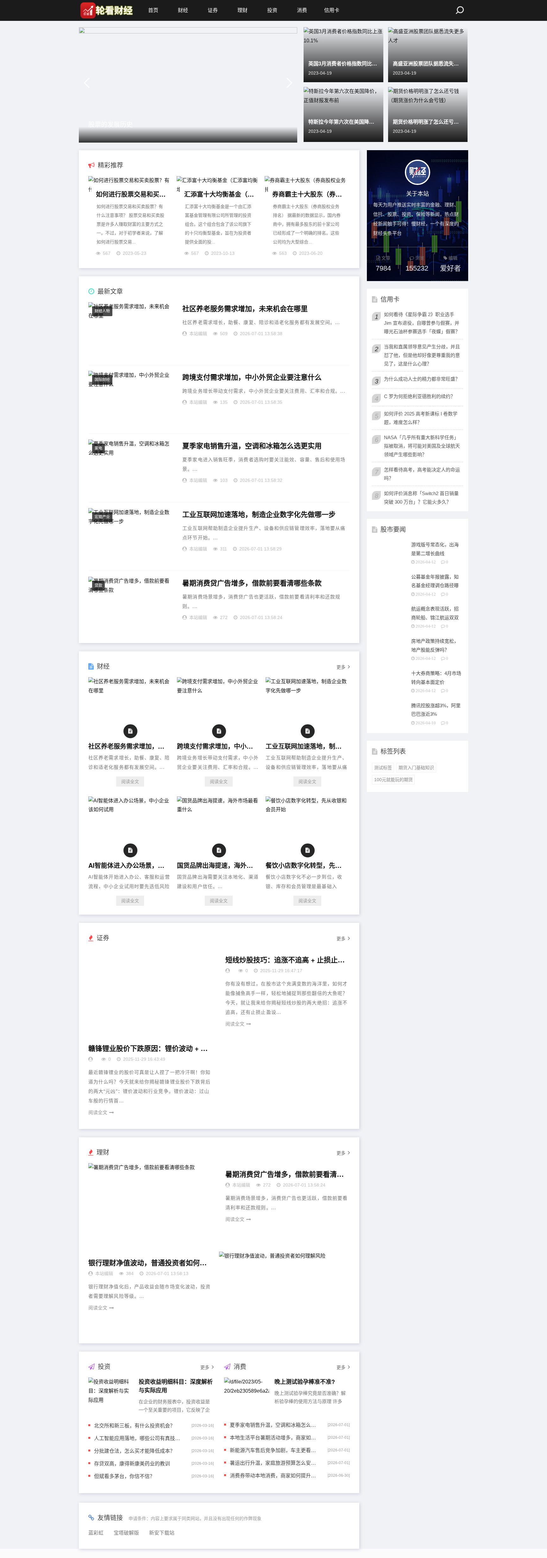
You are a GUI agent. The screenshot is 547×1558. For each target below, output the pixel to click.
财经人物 (102, 311)
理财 (242, 10)
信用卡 (331, 10)
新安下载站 (161, 1533)
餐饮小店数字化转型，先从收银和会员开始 (306, 865)
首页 (153, 10)
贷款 (98, 585)
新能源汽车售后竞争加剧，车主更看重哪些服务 (274, 1450)
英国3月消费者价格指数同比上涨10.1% (343, 63)
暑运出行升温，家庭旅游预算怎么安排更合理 (274, 1462)
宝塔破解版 (126, 1533)
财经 (183, 10)
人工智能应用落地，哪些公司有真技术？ (138, 1438)
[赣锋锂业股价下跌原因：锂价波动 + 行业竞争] (284, 1078)
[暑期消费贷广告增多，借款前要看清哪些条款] (153, 1204)
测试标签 (383, 767)
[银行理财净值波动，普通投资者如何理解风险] (284, 1293)
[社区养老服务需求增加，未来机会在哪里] (130, 690)
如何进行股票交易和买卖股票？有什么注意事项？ (131, 194)
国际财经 (102, 379)
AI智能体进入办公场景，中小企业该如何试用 (128, 865)
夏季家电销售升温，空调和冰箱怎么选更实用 (252, 446)
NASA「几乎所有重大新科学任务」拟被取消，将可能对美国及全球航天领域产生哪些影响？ (422, 446)
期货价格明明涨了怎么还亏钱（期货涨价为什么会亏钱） (428, 121)
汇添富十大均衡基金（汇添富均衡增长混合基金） (219, 194)
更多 (340, 667)
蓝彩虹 (96, 1533)
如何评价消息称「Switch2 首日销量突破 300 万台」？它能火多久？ (421, 498)
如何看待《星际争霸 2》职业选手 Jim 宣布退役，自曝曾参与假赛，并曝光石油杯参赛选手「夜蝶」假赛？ (422, 323)
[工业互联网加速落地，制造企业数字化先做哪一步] (307, 690)
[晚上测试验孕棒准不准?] (246, 1394)
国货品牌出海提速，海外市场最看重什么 (217, 865)
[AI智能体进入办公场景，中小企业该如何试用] (130, 809)
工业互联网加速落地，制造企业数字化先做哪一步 (259, 514)
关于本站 (417, 193)
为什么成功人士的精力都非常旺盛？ (422, 379)
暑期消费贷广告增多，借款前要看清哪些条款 (252, 583)
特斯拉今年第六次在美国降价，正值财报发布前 (343, 121)
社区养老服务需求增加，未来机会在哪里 (245, 308)
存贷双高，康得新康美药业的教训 (132, 1463)
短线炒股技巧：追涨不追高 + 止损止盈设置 (285, 960)
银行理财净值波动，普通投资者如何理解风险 (148, 1262)
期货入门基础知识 (416, 767)
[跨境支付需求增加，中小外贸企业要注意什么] (219, 690)
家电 (98, 448)
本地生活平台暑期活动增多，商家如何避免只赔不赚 (274, 1437)
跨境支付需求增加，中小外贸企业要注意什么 (252, 377)
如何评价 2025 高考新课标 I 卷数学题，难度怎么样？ (420, 418)
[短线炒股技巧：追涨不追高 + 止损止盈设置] (153, 990)
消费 (302, 10)
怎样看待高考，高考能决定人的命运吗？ (422, 474)
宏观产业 (102, 517)
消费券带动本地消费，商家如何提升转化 (274, 1475)
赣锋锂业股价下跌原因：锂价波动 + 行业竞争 (148, 1048)
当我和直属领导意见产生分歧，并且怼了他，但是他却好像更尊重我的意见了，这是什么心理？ (422, 355)
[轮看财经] (106, 10)
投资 (272, 10)
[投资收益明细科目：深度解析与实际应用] (110, 1394)
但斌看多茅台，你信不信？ (124, 1476)
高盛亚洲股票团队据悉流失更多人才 (428, 63)
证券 (213, 10)
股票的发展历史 (110, 124)
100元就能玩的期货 (393, 779)
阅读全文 (130, 781)
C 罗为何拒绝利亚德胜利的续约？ (419, 396)
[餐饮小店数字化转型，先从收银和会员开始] (307, 809)
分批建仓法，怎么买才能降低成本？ (134, 1450)
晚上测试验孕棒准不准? (304, 1381)
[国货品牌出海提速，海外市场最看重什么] (219, 809)
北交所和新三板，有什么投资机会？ (134, 1425)
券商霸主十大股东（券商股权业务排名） (307, 194)
